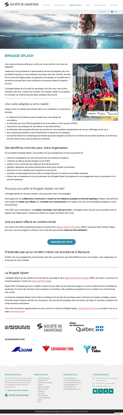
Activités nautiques (44, 378)
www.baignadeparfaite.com (71, 380)
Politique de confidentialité (80, 411)
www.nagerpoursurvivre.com (72, 389)
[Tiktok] (105, 391)
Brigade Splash (42, 380)
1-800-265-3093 (110, 383)
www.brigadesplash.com (70, 384)
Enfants (40, 384)
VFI (39, 402)
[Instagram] (100, 391)
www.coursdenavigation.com (72, 382)
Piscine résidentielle (44, 397)
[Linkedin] (111, 391)
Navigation (41, 391)
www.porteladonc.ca (69, 387)
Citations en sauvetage (45, 382)
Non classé (41, 393)
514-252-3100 (100, 383)
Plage (40, 399)
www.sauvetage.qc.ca (70, 378)
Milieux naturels (43, 389)
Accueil (7, 12)
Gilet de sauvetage (43, 387)
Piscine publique (43, 395)
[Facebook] (95, 391)
